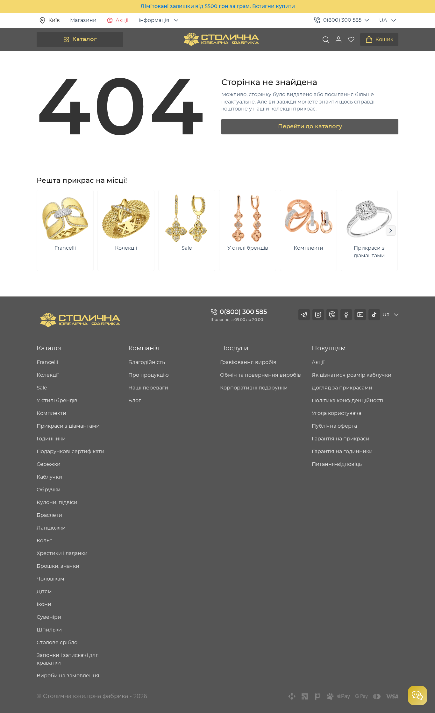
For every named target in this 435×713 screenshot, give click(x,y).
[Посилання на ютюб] (360, 314)
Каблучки (49, 477)
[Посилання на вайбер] (332, 314)
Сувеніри (49, 617)
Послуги (234, 348)
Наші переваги (148, 387)
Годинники (51, 438)
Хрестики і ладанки (62, 553)
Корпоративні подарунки (254, 387)
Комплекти (51, 413)
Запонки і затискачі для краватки (68, 659)
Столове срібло (57, 642)
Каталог (84, 39)
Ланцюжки (51, 528)
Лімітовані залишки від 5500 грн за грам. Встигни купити (217, 6)
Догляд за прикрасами (342, 387)
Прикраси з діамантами (68, 426)
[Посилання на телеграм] (304, 314)
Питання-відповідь (337, 464)
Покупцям (329, 348)
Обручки (49, 489)
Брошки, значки (58, 566)
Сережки (49, 464)
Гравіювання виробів (248, 362)
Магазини (83, 20)
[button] (338, 39)
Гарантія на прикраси (340, 438)
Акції (122, 20)
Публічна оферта (334, 426)
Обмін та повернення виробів (260, 375)
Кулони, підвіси (57, 502)
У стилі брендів (57, 400)
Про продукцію (148, 375)
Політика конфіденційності (347, 400)
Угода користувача (336, 413)
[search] (325, 39)
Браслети (49, 515)
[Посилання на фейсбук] (346, 314)
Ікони (44, 604)
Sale (42, 387)
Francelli (47, 362)
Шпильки (49, 629)
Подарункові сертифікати (70, 451)
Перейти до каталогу (310, 127)
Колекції (48, 375)
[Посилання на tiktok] (374, 314)
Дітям (44, 591)
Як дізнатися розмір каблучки (351, 375)
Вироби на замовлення (68, 675)
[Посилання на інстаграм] (318, 314)
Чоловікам (50, 578)
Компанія (144, 348)
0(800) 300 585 (342, 20)
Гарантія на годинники (342, 451)
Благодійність (146, 362)
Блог (134, 400)
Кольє (44, 540)
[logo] (221, 39)
